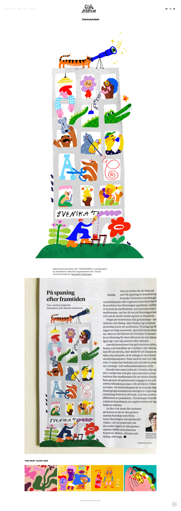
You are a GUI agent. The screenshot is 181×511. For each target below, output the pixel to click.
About (13, 9)
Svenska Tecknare (81, 274)
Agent (25, 9)
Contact (32, 9)
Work (7, 9)
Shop (19, 9)
